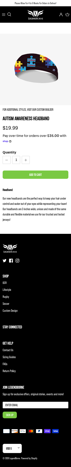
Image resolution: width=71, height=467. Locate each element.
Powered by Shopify (29, 458)
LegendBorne (15, 458)
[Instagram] (17, 261)
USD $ (9, 448)
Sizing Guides (9, 357)
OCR (5, 283)
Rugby (6, 296)
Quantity (9, 152)
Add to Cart (35, 174)
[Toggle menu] (3, 14)
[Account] (60, 14)
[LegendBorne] (35, 14)
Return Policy (9, 371)
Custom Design (10, 310)
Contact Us (8, 350)
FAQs (5, 364)
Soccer (6, 303)
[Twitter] (4, 261)
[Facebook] (11, 261)
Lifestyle (7, 290)
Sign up (10, 415)
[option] (35, 69)
